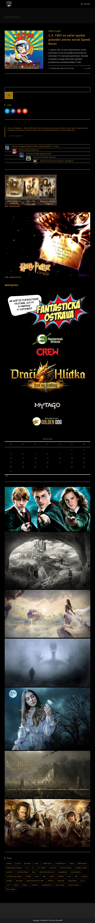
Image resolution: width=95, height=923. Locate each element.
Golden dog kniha (14, 876)
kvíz (76, 876)
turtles (34, 885)
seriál (25, 885)
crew (71, 863)
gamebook (62, 872)
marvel (9, 881)
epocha (53, 868)
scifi (8, 885)
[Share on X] (7, 111)
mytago (19, 881)
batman (27, 863)
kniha (52, 876)
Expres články (54, 31)
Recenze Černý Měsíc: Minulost (44, 157)
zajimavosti (47, 885)
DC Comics (42, 868)
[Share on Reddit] (25, 111)
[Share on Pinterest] (19, 111)
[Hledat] (9, 95)
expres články (81, 868)
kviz (69, 876)
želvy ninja (10, 889)
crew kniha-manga (14, 868)
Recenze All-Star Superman (29, 150)
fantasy (9, 872)
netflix (51, 881)
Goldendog (76, 872)
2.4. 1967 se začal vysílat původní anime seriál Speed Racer (69, 39)
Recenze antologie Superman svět (38, 153)
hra (44, 876)
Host (37, 876)
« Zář (6, 476)
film (34, 872)
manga (85, 876)
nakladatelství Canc (35, 881)
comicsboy (47, 863)
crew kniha (82, 863)
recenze (61, 881)
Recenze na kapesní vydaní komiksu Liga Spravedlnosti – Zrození (35, 146)
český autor (73, 885)
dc (33, 868)
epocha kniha (66, 868)
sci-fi (82, 881)
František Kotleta (46, 872)
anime (8, 863)
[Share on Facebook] (13, 111)
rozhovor (72, 881)
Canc (37, 863)
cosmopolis (60, 863)
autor (17, 863)
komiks (61, 876)
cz (27, 868)
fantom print (22, 872)
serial (16, 885)
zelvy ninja (59, 885)
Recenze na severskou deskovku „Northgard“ (56, 161)
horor (28, 876)
